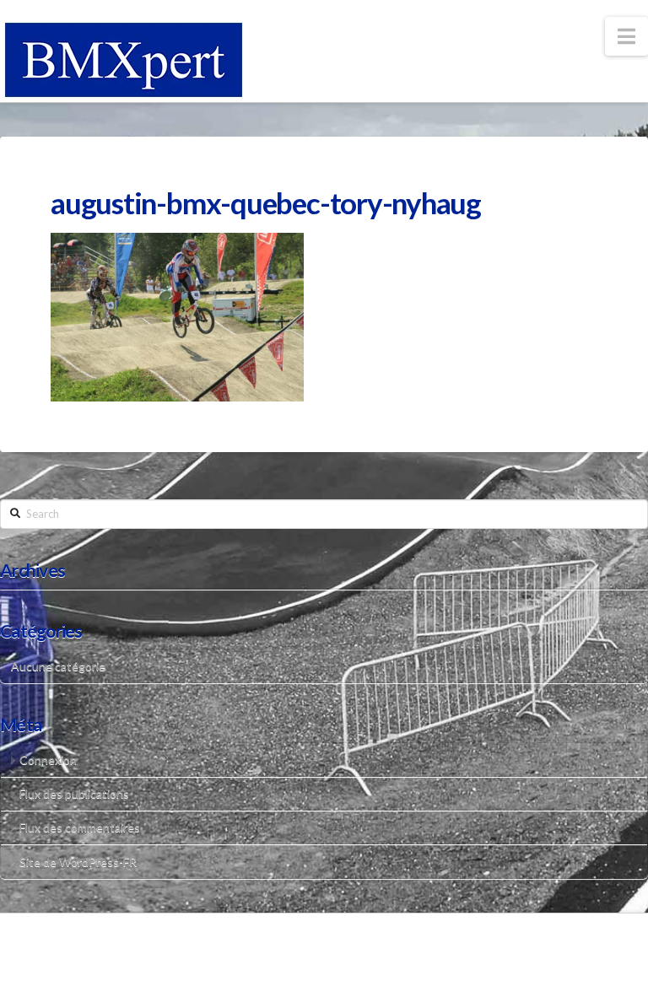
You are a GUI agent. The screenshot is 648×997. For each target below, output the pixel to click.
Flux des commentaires (79, 827)
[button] (626, 36)
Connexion (48, 759)
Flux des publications (74, 793)
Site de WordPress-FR (78, 861)
